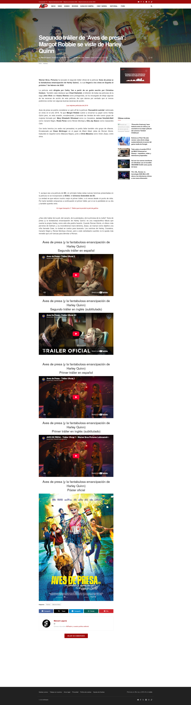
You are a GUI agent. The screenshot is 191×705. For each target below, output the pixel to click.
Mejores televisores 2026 (55, 2)
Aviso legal (67, 692)
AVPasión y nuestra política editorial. (77, 626)
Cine (82, 57)
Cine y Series (102, 6)
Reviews (75, 6)
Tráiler (48, 604)
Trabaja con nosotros (56, 692)
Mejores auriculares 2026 (70, 2)
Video (60, 6)
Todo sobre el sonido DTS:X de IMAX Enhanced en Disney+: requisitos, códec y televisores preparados (141, 152)
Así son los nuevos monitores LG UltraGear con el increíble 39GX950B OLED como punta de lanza (141, 163)
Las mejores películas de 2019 (77, 105)
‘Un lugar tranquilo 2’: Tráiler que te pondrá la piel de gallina (77, 208)
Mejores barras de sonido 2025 (86, 2)
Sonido (67, 6)
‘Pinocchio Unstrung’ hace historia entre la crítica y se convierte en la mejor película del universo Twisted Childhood (141, 128)
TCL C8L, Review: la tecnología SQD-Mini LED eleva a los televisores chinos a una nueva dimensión (141, 175)
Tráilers (87, 57)
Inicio (53, 6)
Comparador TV (43, 2)
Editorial (114, 6)
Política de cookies (85, 692)
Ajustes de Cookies (99, 692)
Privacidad (75, 692)
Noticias (78, 57)
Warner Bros (56, 604)
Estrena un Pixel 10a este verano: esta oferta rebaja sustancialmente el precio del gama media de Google (141, 141)
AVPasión (45, 700)
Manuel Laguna (46, 57)
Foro (123, 6)
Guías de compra (87, 6)
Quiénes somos (43, 692)
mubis (150, 692)
